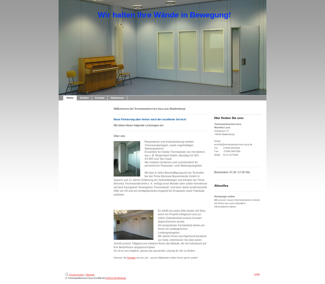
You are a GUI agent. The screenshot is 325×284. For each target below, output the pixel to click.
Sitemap (90, 274)
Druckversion (76, 274)
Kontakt (131, 257)
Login (257, 274)
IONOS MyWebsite (115, 278)
